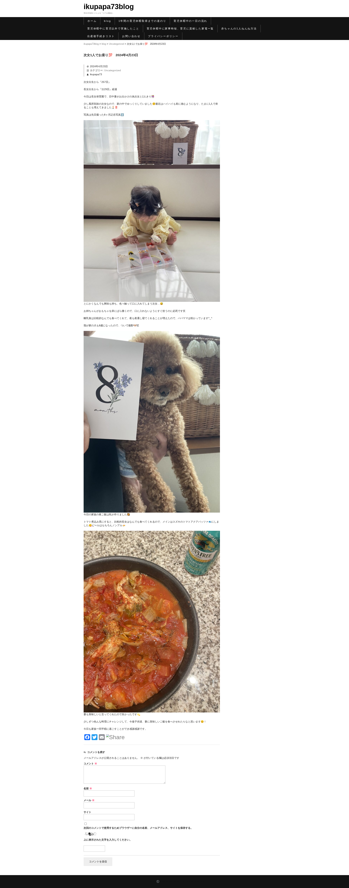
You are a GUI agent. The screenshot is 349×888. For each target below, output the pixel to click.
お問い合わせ (131, 36)
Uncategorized (112, 70)
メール (89, 800)
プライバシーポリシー (163, 36)
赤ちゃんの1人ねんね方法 (239, 28)
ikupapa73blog (109, 7)
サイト (87, 812)
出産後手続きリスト (101, 36)
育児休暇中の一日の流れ (190, 20)
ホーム (92, 20)
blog (107, 20)
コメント (90, 763)
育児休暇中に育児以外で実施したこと (113, 28)
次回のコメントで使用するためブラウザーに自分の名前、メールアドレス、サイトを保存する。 (138, 827)
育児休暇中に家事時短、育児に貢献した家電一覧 (180, 28)
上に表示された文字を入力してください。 (108, 839)
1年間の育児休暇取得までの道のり (142, 20)
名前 (88, 788)
